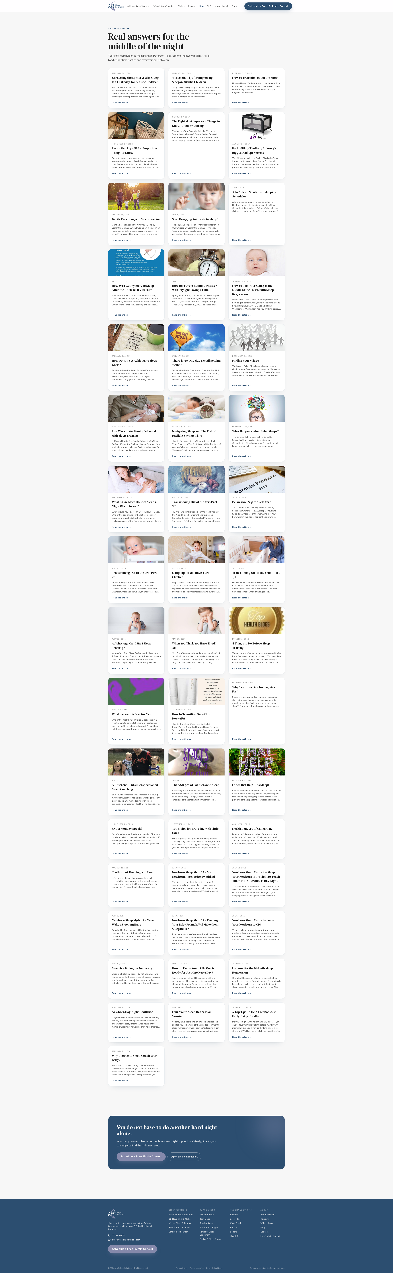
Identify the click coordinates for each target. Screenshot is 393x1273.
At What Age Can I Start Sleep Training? (131, 645)
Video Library (267, 1223)
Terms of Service (197, 1268)
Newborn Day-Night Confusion (132, 1012)
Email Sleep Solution (178, 1231)
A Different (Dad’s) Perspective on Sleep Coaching (135, 787)
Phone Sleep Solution (179, 1227)
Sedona (233, 1231)
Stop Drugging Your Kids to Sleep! (195, 219)
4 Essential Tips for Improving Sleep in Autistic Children (192, 79)
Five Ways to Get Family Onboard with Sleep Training (134, 433)
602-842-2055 (119, 1235)
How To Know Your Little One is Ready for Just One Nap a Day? (193, 970)
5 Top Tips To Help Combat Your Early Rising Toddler (254, 1014)
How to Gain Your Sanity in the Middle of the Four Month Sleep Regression (253, 290)
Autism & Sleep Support (211, 1239)
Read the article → (121, 102)
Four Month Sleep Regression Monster (192, 1014)
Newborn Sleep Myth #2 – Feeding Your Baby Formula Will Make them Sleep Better (195, 924)
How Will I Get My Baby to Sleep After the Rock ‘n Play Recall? (133, 288)
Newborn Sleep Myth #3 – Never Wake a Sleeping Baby (133, 922)
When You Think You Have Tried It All (195, 645)
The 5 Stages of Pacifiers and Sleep (196, 785)
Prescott (234, 1227)
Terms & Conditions (214, 1268)
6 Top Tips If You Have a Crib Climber (191, 575)
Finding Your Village (245, 360)
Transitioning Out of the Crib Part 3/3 (194, 504)
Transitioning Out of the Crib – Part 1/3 (255, 575)
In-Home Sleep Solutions (138, 6)
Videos (181, 6)
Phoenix (234, 1214)
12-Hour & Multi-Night (180, 1218)
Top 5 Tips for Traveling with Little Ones (195, 830)
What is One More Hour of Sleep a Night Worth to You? (134, 504)
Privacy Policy (181, 1268)
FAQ (209, 6)
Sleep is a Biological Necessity (132, 968)
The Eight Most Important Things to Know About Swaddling (196, 123)
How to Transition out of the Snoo (255, 77)
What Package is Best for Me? (131, 714)
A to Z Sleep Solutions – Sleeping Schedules (254, 194)
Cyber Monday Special (127, 828)
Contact (235, 6)
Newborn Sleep (207, 1214)
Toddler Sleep (206, 1223)
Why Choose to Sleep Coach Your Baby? (134, 1057)
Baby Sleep (205, 1218)
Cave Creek (235, 1223)
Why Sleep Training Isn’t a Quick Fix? (253, 689)
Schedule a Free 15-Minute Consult (268, 6)
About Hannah (221, 6)
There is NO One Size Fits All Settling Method (196, 362)
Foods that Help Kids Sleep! (250, 785)
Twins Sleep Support (210, 1227)
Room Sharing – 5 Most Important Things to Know (134, 150)
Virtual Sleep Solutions (164, 6)
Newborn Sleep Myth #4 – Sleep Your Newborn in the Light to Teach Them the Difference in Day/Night (256, 876)
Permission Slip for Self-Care (251, 502)
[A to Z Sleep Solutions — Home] (116, 6)
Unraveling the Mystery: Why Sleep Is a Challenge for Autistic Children (135, 79)
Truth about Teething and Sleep (133, 872)
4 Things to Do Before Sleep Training (251, 645)
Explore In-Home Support (184, 1156)
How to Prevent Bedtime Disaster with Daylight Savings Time (194, 288)
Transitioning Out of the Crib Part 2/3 (134, 575)
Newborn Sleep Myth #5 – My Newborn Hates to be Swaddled (193, 874)
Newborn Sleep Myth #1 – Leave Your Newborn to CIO (253, 922)
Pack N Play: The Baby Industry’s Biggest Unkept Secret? (254, 150)
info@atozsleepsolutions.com (126, 1239)
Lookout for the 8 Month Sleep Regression (252, 970)
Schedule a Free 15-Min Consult (141, 1156)
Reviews (192, 6)
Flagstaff (234, 1236)
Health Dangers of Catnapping (252, 828)
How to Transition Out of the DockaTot (191, 716)
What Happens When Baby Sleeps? (255, 431)
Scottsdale (235, 1218)
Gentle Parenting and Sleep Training (136, 219)
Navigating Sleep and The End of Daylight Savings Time (194, 433)
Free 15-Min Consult (270, 1236)
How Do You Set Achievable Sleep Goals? (134, 362)
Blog (201, 6)
